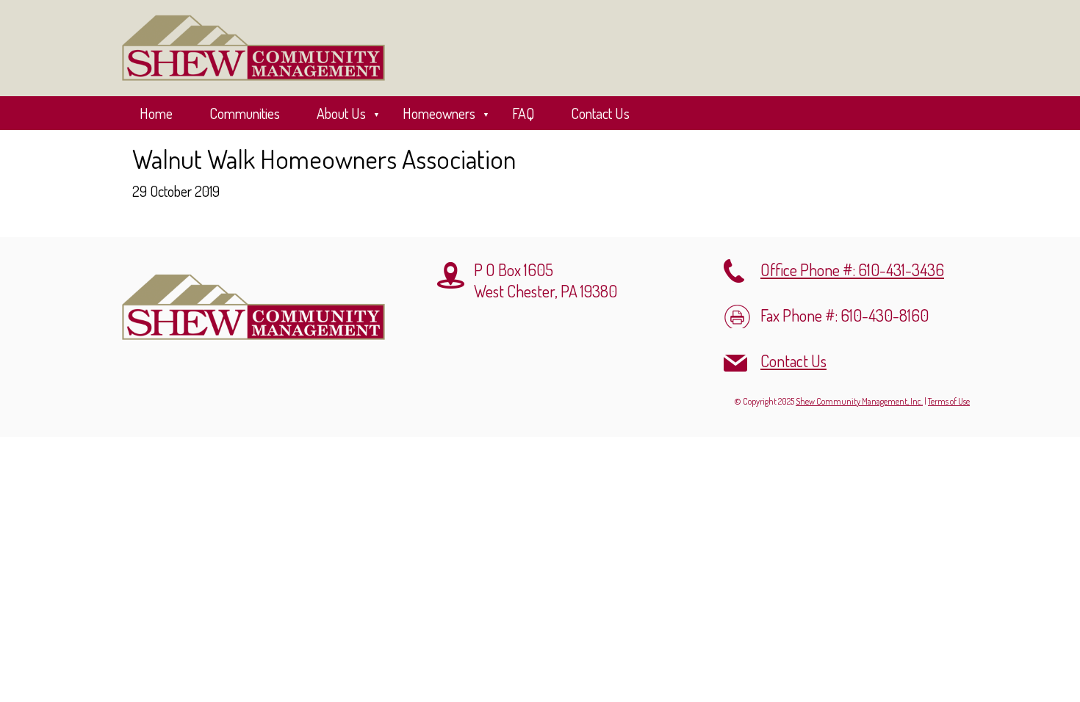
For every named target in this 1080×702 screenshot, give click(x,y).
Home (156, 113)
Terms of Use (949, 401)
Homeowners (439, 113)
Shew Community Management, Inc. (859, 401)
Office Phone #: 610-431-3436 (852, 269)
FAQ (523, 113)
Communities (244, 113)
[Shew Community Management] (253, 48)
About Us (341, 113)
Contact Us (600, 113)
